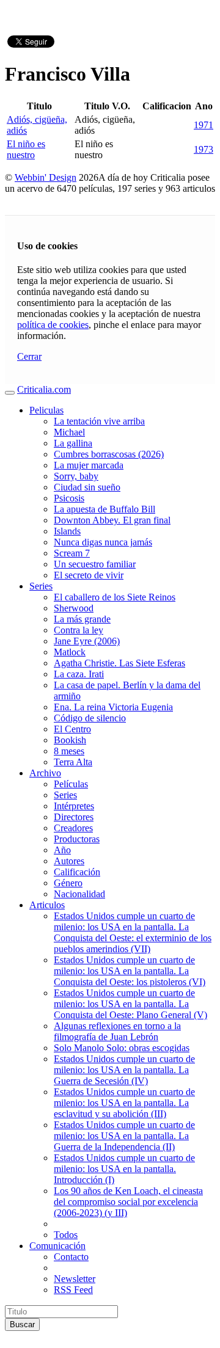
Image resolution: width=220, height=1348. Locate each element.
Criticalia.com (44, 389)
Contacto (71, 1256)
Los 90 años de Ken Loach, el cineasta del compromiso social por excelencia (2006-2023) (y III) (128, 1202)
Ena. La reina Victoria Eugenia (113, 707)
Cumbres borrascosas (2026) (109, 454)
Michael (69, 432)
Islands (67, 531)
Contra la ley (78, 630)
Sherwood (74, 608)
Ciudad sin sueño (87, 487)
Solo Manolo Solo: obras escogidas (121, 1048)
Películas (71, 784)
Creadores (73, 828)
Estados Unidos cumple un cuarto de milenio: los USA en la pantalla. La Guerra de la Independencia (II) (124, 1136)
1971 (203, 125)
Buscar (22, 1324)
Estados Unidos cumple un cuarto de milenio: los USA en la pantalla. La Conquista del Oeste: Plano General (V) (130, 1004)
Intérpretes (74, 806)
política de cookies (53, 324)
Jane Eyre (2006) (87, 641)
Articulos (47, 905)
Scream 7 (72, 553)
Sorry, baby (76, 476)
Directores (74, 817)
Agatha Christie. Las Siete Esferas (119, 663)
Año (62, 850)
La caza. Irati (79, 674)
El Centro (72, 729)
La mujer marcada (88, 465)
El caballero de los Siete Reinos (114, 597)
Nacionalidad (79, 894)
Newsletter (74, 1278)
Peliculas (46, 410)
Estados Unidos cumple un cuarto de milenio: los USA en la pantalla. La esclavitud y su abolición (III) (124, 1103)
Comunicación (57, 1246)
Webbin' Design (45, 177)
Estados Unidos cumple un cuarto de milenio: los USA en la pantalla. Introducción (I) (124, 1169)
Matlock (70, 652)
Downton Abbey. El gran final (112, 520)
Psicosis (69, 498)
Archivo (45, 773)
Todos (66, 1235)
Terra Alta (73, 762)
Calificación (77, 872)
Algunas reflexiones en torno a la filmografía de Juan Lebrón (117, 1031)
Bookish (70, 740)
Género (68, 883)
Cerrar (29, 356)
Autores (69, 861)
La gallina (73, 443)
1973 (203, 149)
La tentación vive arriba (99, 421)
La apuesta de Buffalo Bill (104, 509)
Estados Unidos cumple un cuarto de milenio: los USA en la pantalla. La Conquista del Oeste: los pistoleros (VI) (129, 971)
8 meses (69, 751)
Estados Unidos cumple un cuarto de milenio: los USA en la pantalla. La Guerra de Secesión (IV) (124, 1070)
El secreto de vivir (88, 575)
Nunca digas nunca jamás (103, 542)
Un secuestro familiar (95, 564)
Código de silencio (90, 718)
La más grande (82, 619)
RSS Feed (73, 1289)
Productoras (77, 839)
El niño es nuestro (26, 149)
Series (41, 586)
